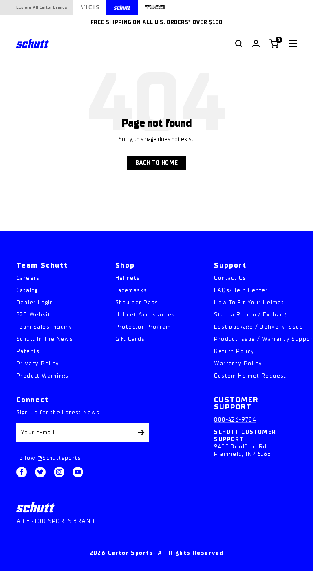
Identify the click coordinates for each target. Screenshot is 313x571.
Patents (28, 351)
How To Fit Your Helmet (249, 302)
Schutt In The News (44, 339)
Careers (28, 278)
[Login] (256, 43)
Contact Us (230, 278)
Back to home (156, 162)
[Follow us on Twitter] (40, 472)
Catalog (27, 290)
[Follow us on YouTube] (78, 472)
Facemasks (131, 290)
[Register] (141, 432)
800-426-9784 (235, 419)
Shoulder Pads (137, 302)
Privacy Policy (38, 363)
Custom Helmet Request (250, 375)
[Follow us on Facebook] (21, 472)
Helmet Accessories (145, 314)
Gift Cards (130, 339)
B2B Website (35, 314)
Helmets (127, 278)
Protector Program (143, 326)
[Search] (238, 43)
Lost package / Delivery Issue (258, 326)
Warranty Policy (238, 363)
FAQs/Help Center (241, 290)
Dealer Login (34, 302)
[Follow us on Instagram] (59, 472)
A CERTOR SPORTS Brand (55, 521)
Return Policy (234, 351)
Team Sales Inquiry (44, 326)
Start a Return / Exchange (252, 314)
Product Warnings (42, 375)
